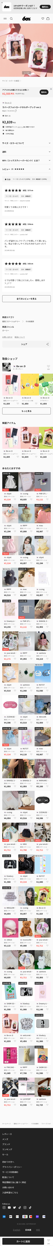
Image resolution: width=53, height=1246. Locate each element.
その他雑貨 (30, 321)
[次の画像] (49, 50)
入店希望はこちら (10, 1192)
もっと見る (27, 411)
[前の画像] (3, 50)
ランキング (7, 1149)
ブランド (6, 1144)
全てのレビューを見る (26, 298)
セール (5, 1154)
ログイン (20, 127)
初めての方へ (8, 1161)
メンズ (5, 1139)
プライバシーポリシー (12, 1167)
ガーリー (5, 330)
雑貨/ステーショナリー (11, 321)
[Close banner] (2, 2)
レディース (7, 1134)
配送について (20, 337)
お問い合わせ (7, 337)
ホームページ (6, 1123)
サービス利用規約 (10, 1172)
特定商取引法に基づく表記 (14, 1182)
